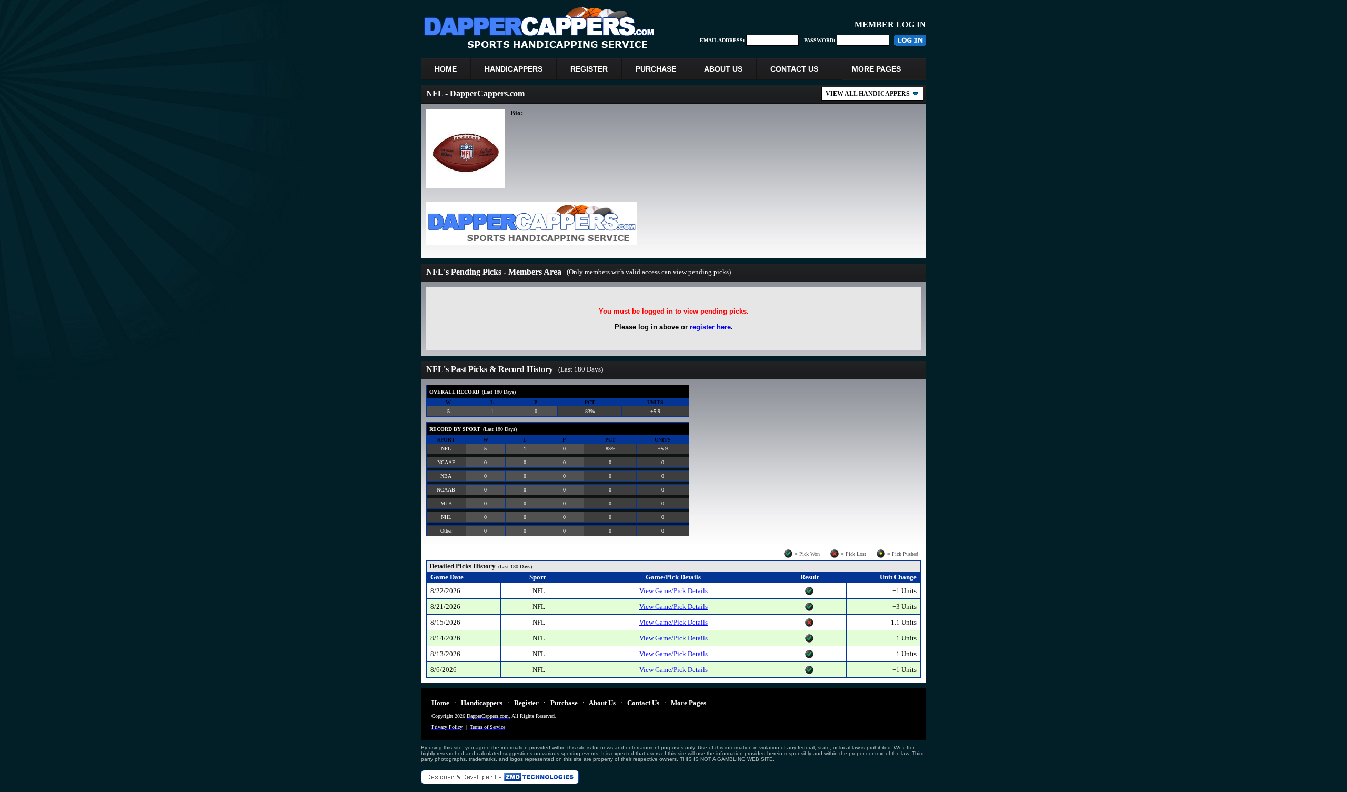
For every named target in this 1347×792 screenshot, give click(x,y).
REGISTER (589, 69)
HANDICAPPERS (513, 69)
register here (710, 327)
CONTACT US (794, 69)
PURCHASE (656, 69)
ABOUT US (723, 69)
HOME (446, 69)
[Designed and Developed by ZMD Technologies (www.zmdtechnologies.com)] (500, 781)
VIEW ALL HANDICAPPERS (868, 93)
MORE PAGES (876, 69)
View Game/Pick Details (673, 591)
